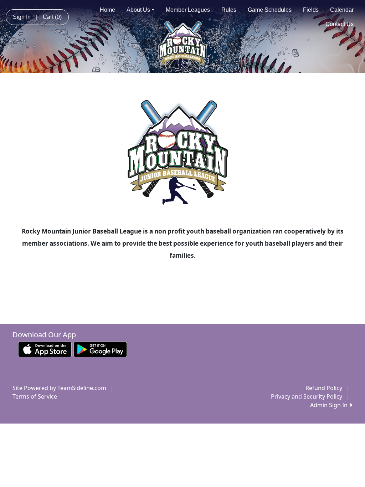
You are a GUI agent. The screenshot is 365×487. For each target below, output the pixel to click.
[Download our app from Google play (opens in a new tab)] (100, 349)
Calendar (342, 10)
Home (107, 10)
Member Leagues (188, 10)
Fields (311, 10)
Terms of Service (34, 396)
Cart (52, 17)
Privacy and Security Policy (306, 396)
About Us (138, 10)
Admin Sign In (330, 405)
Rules (228, 10)
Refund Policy (323, 388)
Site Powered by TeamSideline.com (59, 388)
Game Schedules (270, 10)
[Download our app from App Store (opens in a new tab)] (45, 349)
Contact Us (339, 24)
